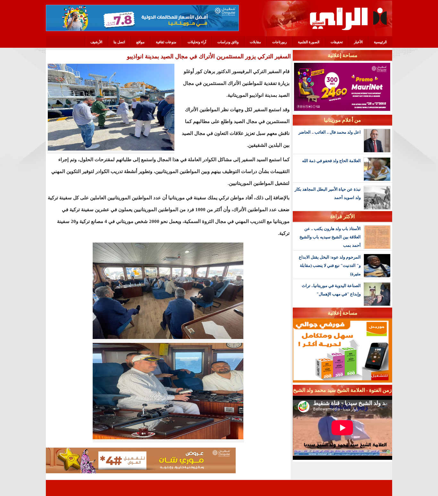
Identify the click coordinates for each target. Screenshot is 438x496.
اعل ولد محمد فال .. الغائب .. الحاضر (330, 132)
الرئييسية (380, 42)
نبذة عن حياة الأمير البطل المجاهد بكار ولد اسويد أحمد (328, 193)
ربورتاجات (279, 42)
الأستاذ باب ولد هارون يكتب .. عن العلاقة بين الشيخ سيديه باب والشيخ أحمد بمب (330, 237)
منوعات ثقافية (166, 42)
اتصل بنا (119, 42)
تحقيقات (337, 42)
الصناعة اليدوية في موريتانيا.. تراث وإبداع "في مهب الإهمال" (331, 289)
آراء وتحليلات (197, 42)
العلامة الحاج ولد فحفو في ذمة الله (331, 160)
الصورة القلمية (308, 42)
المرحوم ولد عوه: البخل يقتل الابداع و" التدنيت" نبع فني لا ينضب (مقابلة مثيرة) (330, 265)
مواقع (140, 42)
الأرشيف (96, 42)
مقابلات (255, 42)
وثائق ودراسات (228, 42)
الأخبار (358, 42)
